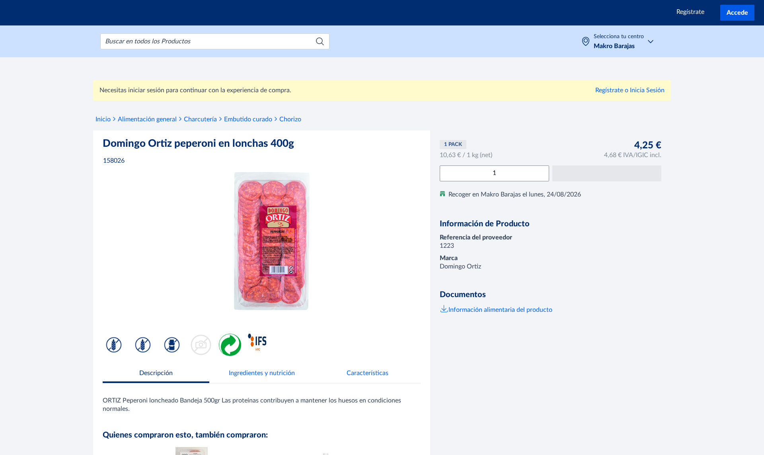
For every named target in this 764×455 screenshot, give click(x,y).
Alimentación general (147, 119)
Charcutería (200, 119)
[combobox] (214, 41)
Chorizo (290, 119)
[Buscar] (319, 41)
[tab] (156, 374)
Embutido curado (248, 119)
